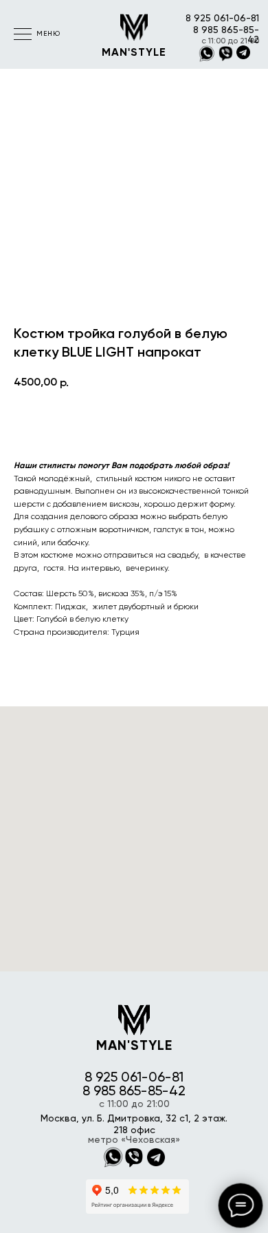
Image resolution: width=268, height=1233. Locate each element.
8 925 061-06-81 (222, 18)
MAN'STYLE (134, 53)
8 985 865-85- (226, 30)
